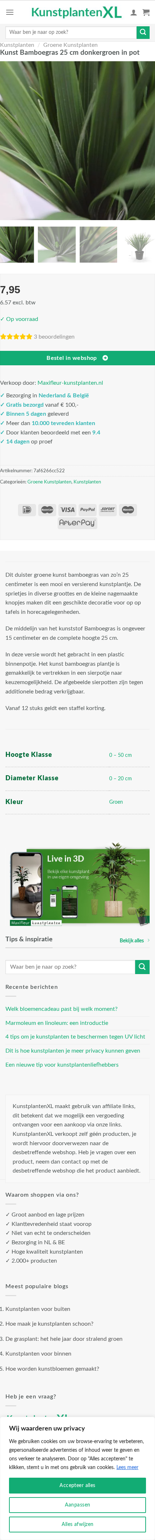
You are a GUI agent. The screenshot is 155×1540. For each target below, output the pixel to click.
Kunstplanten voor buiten (37, 1309)
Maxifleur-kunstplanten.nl (70, 383)
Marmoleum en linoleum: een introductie (56, 1023)
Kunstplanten (17, 45)
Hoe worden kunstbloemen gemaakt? (52, 1369)
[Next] (144, 140)
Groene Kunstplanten (70, 45)
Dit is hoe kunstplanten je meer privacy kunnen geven (72, 1051)
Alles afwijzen (78, 1524)
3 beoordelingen (54, 337)
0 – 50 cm (120, 755)
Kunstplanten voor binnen (38, 1354)
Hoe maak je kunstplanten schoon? (49, 1324)
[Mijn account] (133, 12)
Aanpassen (77, 1505)
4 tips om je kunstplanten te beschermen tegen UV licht (75, 1037)
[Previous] (10, 140)
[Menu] (9, 12)
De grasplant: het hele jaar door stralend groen (64, 1339)
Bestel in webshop (71, 358)
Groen (116, 802)
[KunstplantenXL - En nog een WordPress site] (77, 12)
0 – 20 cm (120, 778)
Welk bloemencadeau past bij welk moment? (61, 1009)
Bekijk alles (132, 940)
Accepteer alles (77, 1485)
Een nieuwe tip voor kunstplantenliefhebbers (62, 1065)
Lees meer (127, 1467)
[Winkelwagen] (146, 12)
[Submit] (143, 32)
